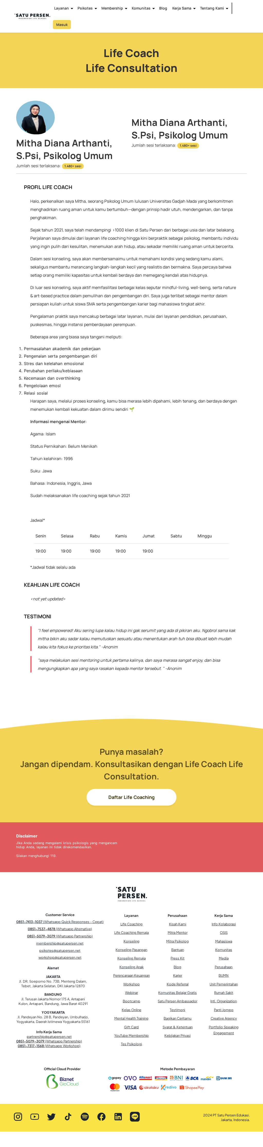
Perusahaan (223, 967)
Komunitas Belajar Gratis (177, 993)
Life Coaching (131, 924)
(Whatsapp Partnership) (60, 936)
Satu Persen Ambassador (177, 1001)
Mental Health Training (131, 1018)
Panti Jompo (223, 1010)
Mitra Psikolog (177, 941)
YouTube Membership (131, 1035)
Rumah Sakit (223, 993)
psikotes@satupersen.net (59, 950)
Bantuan (177, 950)
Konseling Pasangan (131, 950)
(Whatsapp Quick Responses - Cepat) (60, 922)
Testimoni (177, 1010)
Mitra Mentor (177, 932)
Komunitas (223, 950)
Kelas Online (131, 1010)
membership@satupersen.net (59, 943)
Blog (163, 8)
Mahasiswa (223, 941)
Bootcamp (131, 1001)
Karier (177, 975)
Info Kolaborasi (224, 924)
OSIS (224, 932)
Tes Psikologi (131, 1044)
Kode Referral (178, 984)
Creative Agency (224, 1018)
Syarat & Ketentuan (178, 1027)
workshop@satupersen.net (60, 957)
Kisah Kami (177, 924)
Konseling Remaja (131, 958)
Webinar (131, 993)
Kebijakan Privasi (177, 1035)
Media (224, 958)
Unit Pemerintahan (224, 984)
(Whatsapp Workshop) (49, 1046)
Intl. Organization (223, 1001)
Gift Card (131, 1027)
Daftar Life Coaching (131, 797)
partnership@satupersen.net (49, 1036)
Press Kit (177, 958)
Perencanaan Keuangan (131, 975)
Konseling (131, 941)
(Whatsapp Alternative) (60, 929)
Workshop (131, 984)
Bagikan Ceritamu (177, 1018)
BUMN (224, 975)
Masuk (62, 24)
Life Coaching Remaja (131, 932)
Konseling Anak (131, 967)
